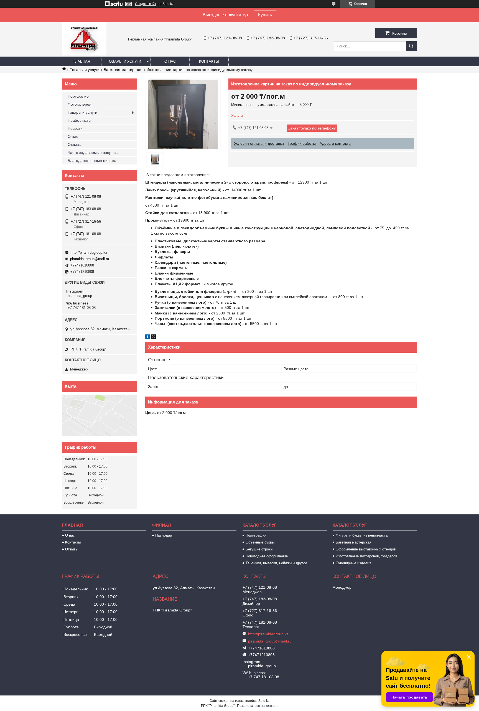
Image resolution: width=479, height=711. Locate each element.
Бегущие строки (259, 549)
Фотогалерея (79, 104)
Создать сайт (145, 4)
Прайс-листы (79, 120)
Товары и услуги (124, 61)
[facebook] (147, 337)
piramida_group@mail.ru (89, 259)
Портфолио (78, 96)
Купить (265, 14)
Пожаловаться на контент (257, 706)
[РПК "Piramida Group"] (84, 54)
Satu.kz (263, 701)
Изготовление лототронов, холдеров (366, 556)
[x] (153, 337)
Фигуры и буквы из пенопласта (362, 535)
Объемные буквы (260, 542)
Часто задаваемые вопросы (93, 152)
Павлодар (163, 535)
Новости (75, 128)
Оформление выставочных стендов (366, 549)
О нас (170, 61)
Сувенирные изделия (353, 563)
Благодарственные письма (92, 160)
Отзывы (74, 144)
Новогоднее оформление (267, 556)
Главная (81, 61)
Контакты (209, 61)
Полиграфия (256, 535)
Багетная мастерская (123, 69)
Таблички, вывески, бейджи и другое (276, 563)
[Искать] (411, 46)
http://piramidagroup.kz (88, 252)
